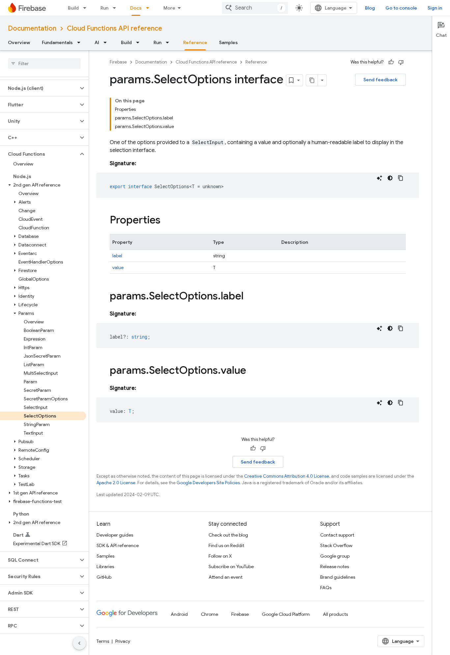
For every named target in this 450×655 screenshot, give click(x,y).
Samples (228, 42)
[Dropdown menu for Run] (116, 8)
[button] (39, 88)
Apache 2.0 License (116, 483)
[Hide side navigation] (79, 643)
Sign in (435, 8)
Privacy (122, 641)
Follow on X (220, 556)
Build (73, 8)
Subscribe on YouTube (231, 566)
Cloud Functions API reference (114, 28)
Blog (370, 8)
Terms (103, 641)
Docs (136, 8)
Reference (195, 42)
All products (335, 614)
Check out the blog (228, 535)
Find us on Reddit (226, 545)
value (118, 267)
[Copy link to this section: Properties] (167, 221)
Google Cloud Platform (286, 614)
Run (104, 8)
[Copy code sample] (400, 178)
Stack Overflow (336, 545)
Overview (19, 42)
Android (179, 614)
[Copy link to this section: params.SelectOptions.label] (250, 297)
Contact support (337, 535)
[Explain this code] (379, 178)
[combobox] (255, 8)
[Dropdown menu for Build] (87, 8)
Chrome (209, 614)
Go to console (401, 8)
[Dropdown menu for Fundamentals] (81, 42)
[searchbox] (44, 63)
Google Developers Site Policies (208, 483)
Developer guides (115, 535)
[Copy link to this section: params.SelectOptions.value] (252, 371)
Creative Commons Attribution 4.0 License (286, 476)
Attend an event (225, 577)
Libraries (105, 566)
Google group (335, 556)
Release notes (334, 566)
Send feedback (380, 80)
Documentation (32, 28)
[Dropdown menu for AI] (107, 42)
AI (97, 42)
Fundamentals (57, 42)
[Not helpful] (401, 62)
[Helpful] (391, 62)
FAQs (325, 588)
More (169, 8)
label (117, 256)
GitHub (104, 577)
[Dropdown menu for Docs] (149, 8)
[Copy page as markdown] (312, 80)
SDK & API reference (118, 545)
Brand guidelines (337, 577)
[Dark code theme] (390, 178)
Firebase (118, 62)
